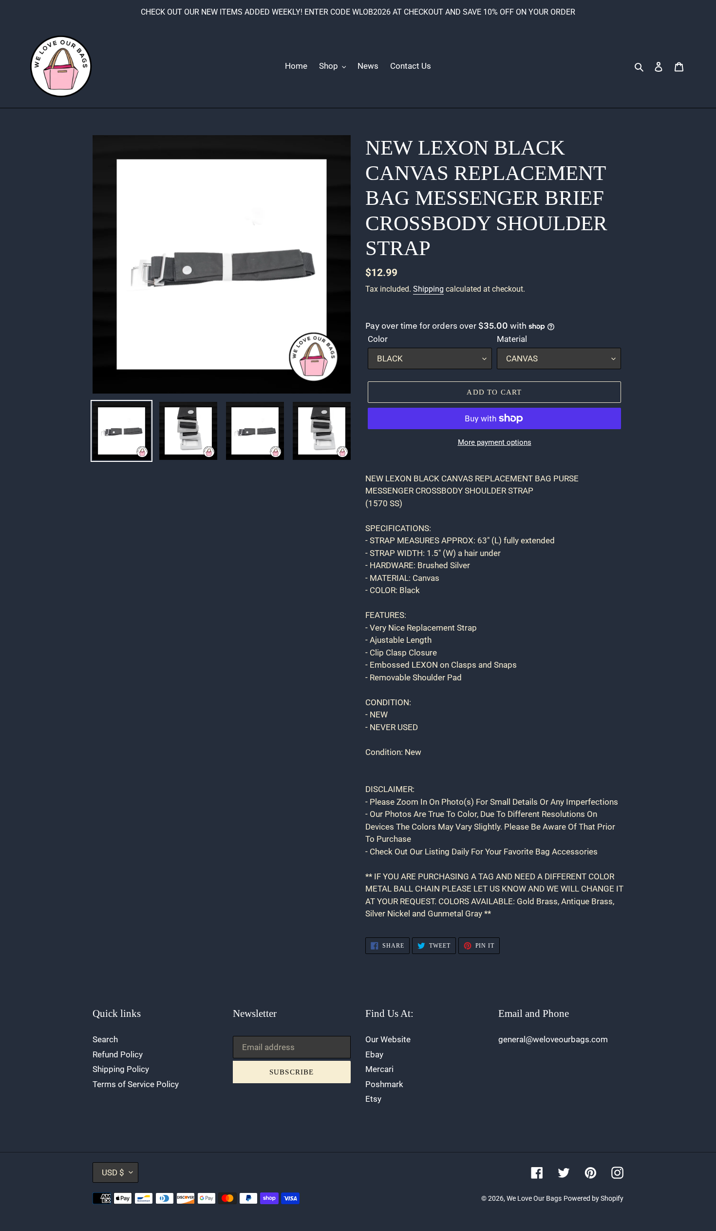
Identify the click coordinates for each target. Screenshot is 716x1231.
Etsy (373, 1099)
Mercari (379, 1069)
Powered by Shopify (593, 1198)
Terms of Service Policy (136, 1084)
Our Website (388, 1039)
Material (512, 339)
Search (105, 1039)
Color (378, 339)
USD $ (113, 1172)
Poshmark (384, 1084)
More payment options (494, 442)
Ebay (374, 1054)
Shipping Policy (121, 1069)
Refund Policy (118, 1054)
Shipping (428, 289)
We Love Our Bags (534, 1198)
